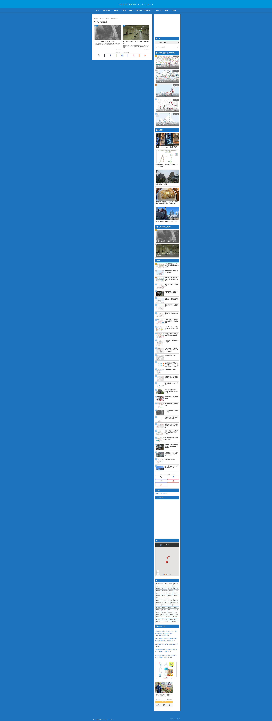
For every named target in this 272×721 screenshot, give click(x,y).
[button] (177, 47)
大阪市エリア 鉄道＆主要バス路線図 (164, 644)
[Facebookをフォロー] (110, 55)
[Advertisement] (167, 25)
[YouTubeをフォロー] (133, 55)
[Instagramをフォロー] (122, 55)
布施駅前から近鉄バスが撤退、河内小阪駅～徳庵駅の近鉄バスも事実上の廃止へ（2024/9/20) (166, 633)
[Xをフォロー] (99, 55)
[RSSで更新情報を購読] (144, 55)
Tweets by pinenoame (160, 493)
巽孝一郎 (165, 635)
